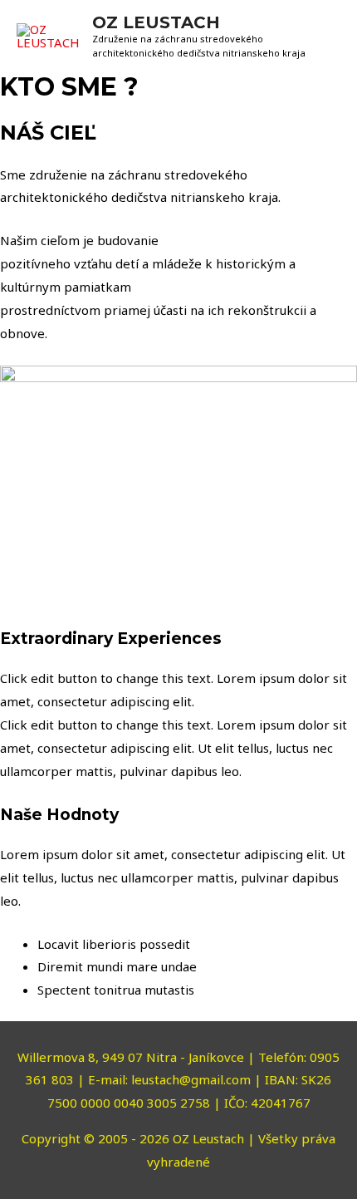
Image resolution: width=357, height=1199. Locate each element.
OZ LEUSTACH (156, 22)
